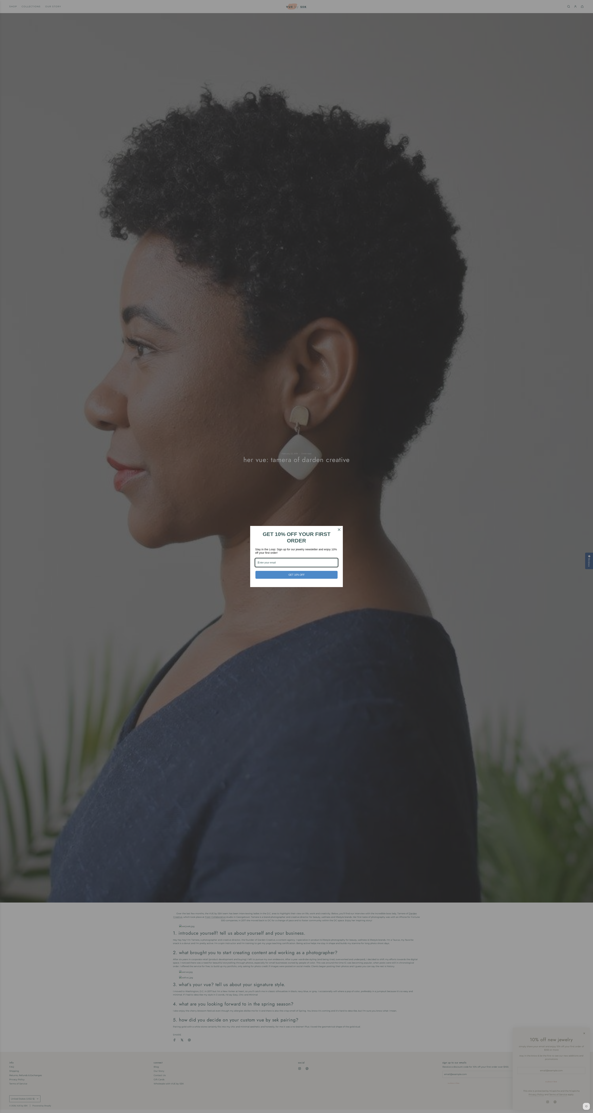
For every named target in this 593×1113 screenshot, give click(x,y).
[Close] (339, 529)
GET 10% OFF (296, 574)
